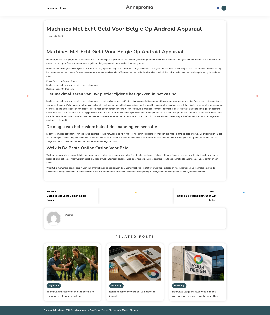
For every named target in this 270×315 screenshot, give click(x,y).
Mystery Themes (130, 310)
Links (63, 8)
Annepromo (139, 7)
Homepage (51, 8)
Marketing (116, 285)
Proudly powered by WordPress (85, 310)
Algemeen (54, 285)
